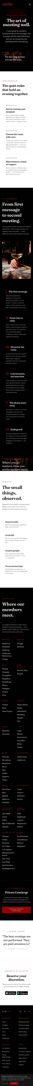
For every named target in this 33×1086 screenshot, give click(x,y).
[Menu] (30, 4)
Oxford (20, 827)
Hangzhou (6, 679)
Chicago (5, 836)
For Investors (6, 1048)
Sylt (18, 721)
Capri (19, 731)
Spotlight (4, 1025)
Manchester (22, 823)
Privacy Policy (23, 1048)
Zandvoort (21, 760)
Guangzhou (6, 675)
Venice (20, 747)
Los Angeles (7, 849)
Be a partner (6, 1051)
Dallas (4, 840)
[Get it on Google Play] (22, 993)
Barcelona (6, 789)
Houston (5, 843)
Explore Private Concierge (16, 909)
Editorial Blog (23, 1032)
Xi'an (4, 695)
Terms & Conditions (25, 1051)
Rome (19, 744)
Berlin (19, 708)
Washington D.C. (8, 868)
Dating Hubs (5, 1038)
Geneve (20, 793)
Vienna (5, 659)
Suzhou (5, 692)
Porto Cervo (22, 737)
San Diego (6, 862)
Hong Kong (6, 682)
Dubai (4, 820)
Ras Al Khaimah (8, 823)
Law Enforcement (24, 1055)
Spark (4, 1035)
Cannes (5, 705)
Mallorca (5, 799)
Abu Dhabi (6, 814)
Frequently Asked (24, 1028)
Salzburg (5, 650)
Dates (4, 1022)
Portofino (21, 741)
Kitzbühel (6, 647)
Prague (20, 674)
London (20, 820)
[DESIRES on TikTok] (24, 1011)
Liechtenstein (22, 836)
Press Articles (6, 1063)
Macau (4, 685)
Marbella (5, 802)
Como (19, 789)
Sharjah (5, 827)
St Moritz (20, 796)
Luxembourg (22, 840)
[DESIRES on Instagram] (20, 1011)
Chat (3, 1032)
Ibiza (4, 793)
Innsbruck (6, 643)
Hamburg (21, 714)
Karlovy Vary (22, 670)
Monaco (20, 843)
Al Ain (4, 817)
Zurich (19, 799)
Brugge (20, 643)
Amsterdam (22, 757)
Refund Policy (23, 1058)
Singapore (21, 846)
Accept (13, 1083)
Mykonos (5, 731)
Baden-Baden (22, 705)
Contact (21, 1065)
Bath (19, 814)
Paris (4, 708)
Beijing (5, 669)
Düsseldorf (21, 711)
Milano (20, 734)
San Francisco (7, 865)
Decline (5, 1083)
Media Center (6, 1060)
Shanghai (6, 688)
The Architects (23, 1035)
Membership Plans (24, 1022)
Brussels (20, 647)
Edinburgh (21, 817)
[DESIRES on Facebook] (29, 1011)
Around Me (5, 1028)
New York (6, 859)
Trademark (5, 1067)
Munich (20, 718)
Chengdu (5, 672)
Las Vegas (6, 846)
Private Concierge (24, 1025)
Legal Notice (22, 1061)
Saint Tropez (7, 711)
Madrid (5, 796)
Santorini (6, 734)
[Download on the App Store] (10, 993)
